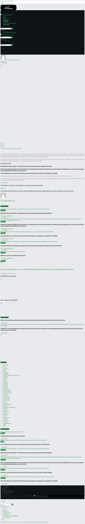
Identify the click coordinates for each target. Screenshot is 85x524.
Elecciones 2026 (7, 390)
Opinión (5, 408)
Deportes (5, 384)
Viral (4, 426)
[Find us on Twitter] (3, 2)
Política (5, 410)
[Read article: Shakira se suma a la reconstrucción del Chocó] (42, 251)
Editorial (5, 387)
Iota (4, 401)
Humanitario (6, 395)
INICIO (4, 17)
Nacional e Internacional (9, 407)
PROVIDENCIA (6, 36)
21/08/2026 (4, 217)
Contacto (5, 376)
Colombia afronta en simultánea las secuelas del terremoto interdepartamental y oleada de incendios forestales (31, 245)
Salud (4, 416)
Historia (5, 394)
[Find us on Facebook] (1, 2)
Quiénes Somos (7, 493)
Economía (5, 385)
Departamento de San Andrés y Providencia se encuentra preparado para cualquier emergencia (26, 166)
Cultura (5, 381)
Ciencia (5, 369)
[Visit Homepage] (7, 4)
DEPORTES (5, 18)
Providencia (6, 411)
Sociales (5, 419)
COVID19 (5, 378)
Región (5, 413)
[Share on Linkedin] (1, 150)
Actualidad (7, 46)
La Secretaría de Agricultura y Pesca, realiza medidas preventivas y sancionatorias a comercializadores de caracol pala (37, 269)
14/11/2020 (4, 323)
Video (4, 425)
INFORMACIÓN (6, 20)
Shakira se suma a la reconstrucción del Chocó (13, 255)
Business (5, 368)
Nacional (5, 406)
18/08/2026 (4, 259)
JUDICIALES (5, 21)
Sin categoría (6, 417)
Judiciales (5, 403)
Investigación (6, 400)
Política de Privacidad (8, 492)
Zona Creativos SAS (42, 496)
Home (2, 46)
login (5, 273)
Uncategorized (6, 423)
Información (6, 397)
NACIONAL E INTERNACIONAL (9, 32)
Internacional (6, 398)
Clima (4, 371)
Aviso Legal (6, 486)
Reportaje (5, 414)
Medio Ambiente (7, 404)
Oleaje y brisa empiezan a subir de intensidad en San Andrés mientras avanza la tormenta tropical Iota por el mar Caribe (33, 320)
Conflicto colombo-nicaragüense (11, 375)
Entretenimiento (7, 392)
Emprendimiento (7, 391)
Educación (5, 388)
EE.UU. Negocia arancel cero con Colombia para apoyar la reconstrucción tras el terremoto (25, 444)
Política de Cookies (7, 490)
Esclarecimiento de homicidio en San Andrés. (13, 436)
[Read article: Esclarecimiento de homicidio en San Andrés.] (42, 431)
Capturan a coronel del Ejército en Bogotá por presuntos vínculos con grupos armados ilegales (26, 472)
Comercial (5, 372)
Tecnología (6, 420)
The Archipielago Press (13, 59)
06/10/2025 (4, 332)
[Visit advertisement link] (14, 359)
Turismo (5, 422)
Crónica (5, 379)
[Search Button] (12, 45)
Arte (4, 366)
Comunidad (6, 373)
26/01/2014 (3, 61)
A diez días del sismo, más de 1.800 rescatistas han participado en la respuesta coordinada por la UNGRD (29, 173)
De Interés (5, 382)
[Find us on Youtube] (4, 2)
